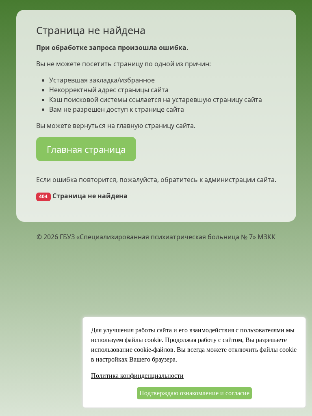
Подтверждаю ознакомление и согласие (194, 393)
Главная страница (86, 149)
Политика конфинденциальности (137, 375)
